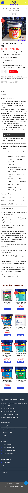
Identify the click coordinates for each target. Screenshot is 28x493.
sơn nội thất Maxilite (18, 78)
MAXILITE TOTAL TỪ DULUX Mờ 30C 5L (7, 382)
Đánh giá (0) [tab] (4, 94)
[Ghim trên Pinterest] (14, 82)
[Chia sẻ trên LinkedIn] (16, 82)
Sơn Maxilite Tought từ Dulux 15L (21, 381)
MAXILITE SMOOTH (8, 78)
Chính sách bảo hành (8, 447)
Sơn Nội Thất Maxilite (17, 76)
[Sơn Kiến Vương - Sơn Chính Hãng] (14, 2)
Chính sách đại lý (7, 444)
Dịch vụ (5, 466)
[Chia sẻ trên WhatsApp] (2, 82)
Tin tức (5, 469)
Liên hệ (5, 472)
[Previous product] (15, 13)
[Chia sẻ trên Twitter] (8, 82)
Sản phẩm (12, 8)
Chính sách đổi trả (8, 453)
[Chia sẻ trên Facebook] (5, 82)
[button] (2, 2)
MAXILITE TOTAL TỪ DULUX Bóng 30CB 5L (7, 329)
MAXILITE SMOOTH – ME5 (9, 101)
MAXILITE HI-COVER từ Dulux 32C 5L (21, 303)
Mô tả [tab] (3, 91)
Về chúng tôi (6, 462)
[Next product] (12, 13)
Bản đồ (5, 435)
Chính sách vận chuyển (9, 429)
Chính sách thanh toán (9, 450)
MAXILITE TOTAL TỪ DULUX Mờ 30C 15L (7, 355)
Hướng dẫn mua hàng (8, 425)
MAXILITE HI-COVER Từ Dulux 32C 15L (21, 354)
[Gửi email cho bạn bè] (11, 82)
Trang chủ (4, 8)
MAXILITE (19, 8)
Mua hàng (13, 72)
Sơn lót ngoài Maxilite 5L (7, 303)
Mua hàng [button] (20, 308)
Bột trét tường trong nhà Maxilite (21, 328)
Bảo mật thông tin (7, 432)
